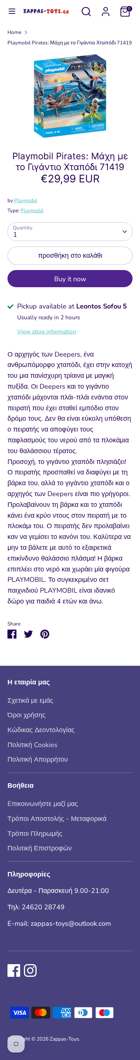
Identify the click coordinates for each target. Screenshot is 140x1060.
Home (14, 32)
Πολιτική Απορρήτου (37, 759)
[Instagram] (30, 970)
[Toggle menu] (8, 11)
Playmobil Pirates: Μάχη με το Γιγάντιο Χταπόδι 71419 (69, 42)
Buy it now (70, 279)
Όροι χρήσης (26, 715)
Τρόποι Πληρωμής (34, 833)
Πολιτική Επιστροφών (39, 848)
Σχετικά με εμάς (30, 700)
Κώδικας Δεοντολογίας (41, 729)
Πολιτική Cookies (32, 744)
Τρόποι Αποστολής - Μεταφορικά (56, 818)
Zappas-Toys (64, 1038)
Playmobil (25, 200)
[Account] (105, 9)
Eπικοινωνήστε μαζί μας (42, 803)
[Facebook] (13, 970)
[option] (70, 96)
